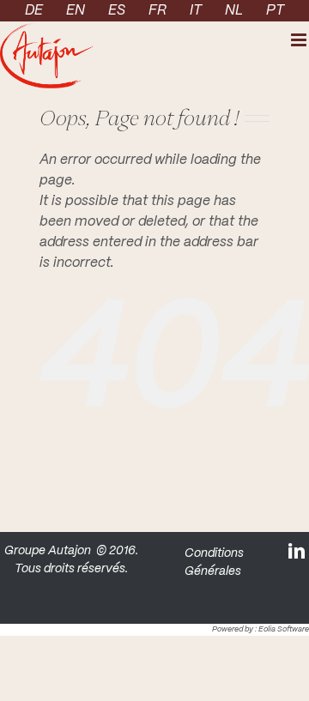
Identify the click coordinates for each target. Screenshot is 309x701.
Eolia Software (283, 629)
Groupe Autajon (47, 551)
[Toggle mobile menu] (300, 40)
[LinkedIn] (297, 550)
